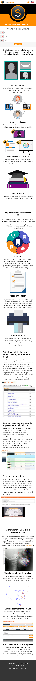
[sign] (28, 2)
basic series (29, 545)
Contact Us (22, 668)
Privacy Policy (13, 668)
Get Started (18, 44)
